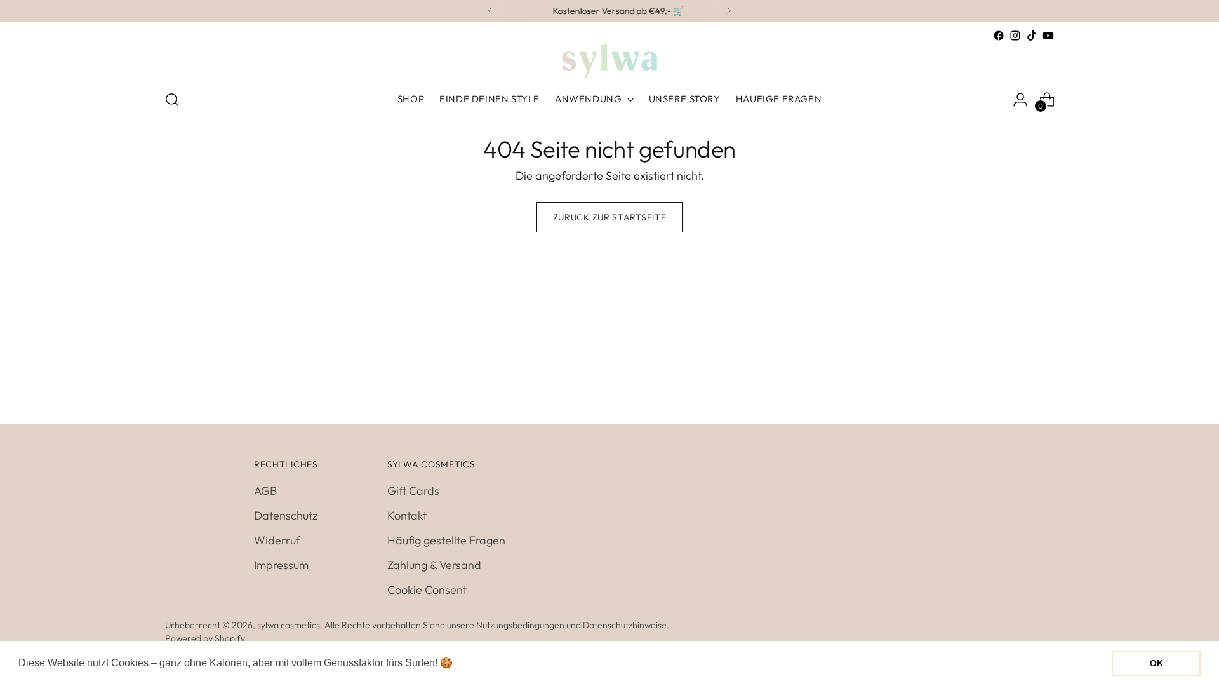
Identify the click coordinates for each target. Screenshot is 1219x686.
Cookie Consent (427, 589)
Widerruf (277, 540)
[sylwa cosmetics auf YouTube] (1048, 35)
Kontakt (407, 515)
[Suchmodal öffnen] (172, 99)
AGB (265, 490)
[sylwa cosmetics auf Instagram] (1015, 35)
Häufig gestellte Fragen (446, 540)
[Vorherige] (490, 11)
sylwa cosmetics (288, 625)
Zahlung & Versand (434, 565)
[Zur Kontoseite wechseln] (1020, 99)
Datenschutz (285, 515)
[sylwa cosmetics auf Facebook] (998, 35)
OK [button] (1156, 663)
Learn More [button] (483, 662)
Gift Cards (413, 490)
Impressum (281, 565)
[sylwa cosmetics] (609, 61)
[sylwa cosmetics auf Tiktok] (1031, 35)
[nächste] (729, 11)
